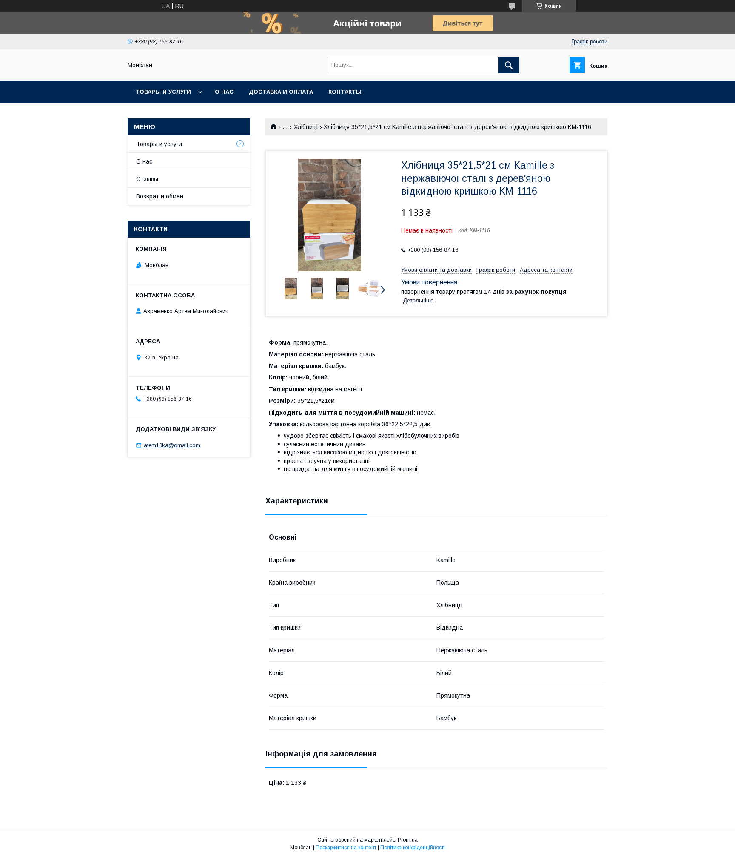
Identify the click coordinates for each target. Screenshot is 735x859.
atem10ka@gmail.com (172, 445)
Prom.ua (408, 840)
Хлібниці (306, 127)
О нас (224, 92)
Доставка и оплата (281, 92)
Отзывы (147, 178)
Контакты (345, 92)
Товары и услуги (163, 92)
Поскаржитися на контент (346, 847)
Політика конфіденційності (412, 847)
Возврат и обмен (159, 196)
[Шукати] (508, 65)
